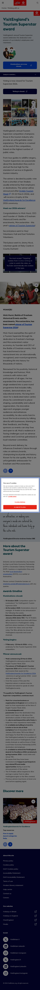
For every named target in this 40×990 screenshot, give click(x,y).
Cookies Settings (20, 502)
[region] (20, 495)
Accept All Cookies (20, 507)
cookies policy (12, 496)
